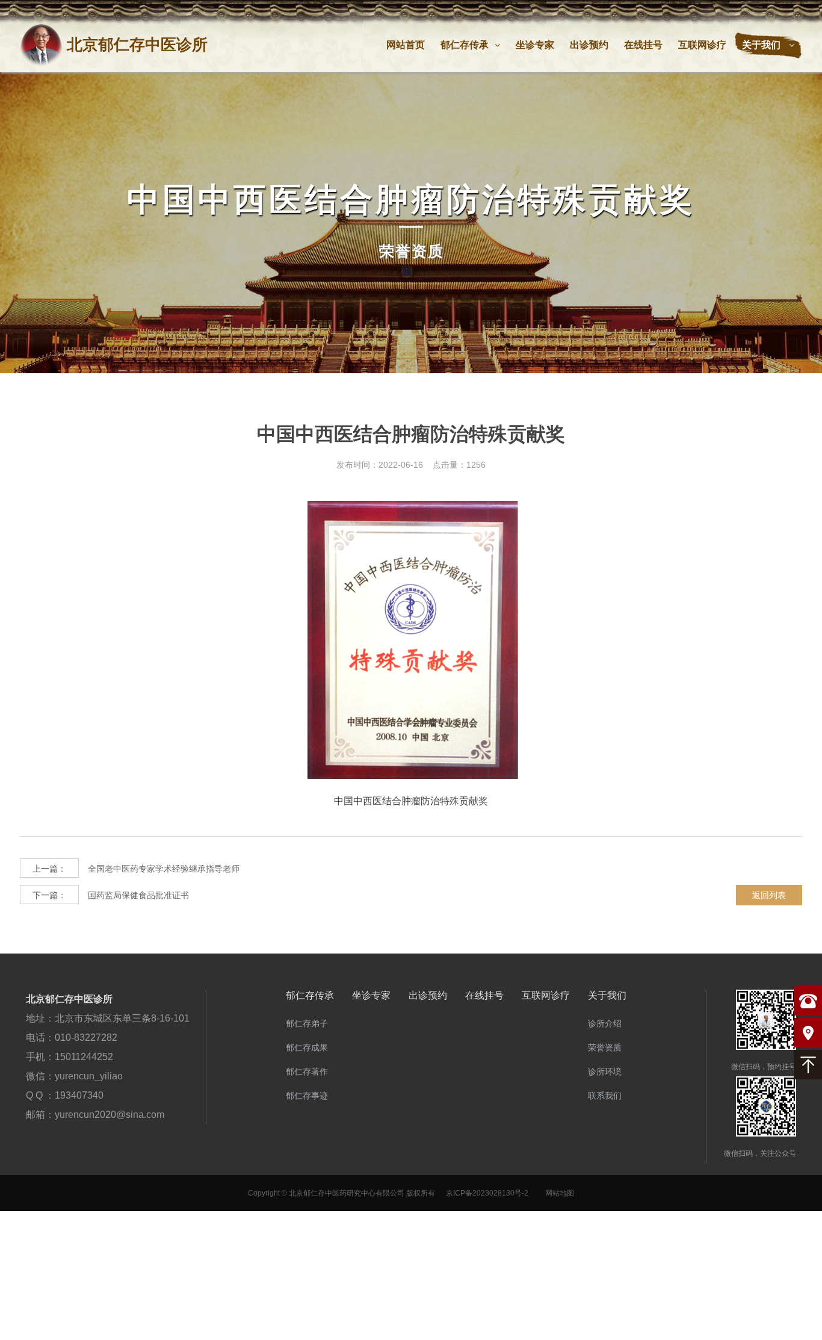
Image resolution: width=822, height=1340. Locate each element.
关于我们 (762, 45)
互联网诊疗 (702, 45)
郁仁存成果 (307, 1047)
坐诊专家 (535, 45)
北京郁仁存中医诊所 (69, 999)
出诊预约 (589, 45)
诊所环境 (605, 1071)
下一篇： (49, 895)
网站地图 (559, 1193)
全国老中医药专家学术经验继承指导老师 (135, 868)
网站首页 (405, 45)
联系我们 (605, 1095)
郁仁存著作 (307, 1071)
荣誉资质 (605, 1047)
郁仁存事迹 (307, 1095)
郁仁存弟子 (307, 1023)
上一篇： (49, 868)
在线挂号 (643, 45)
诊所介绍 (605, 1023)
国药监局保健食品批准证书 (110, 895)
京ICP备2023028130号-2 (487, 1193)
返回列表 (769, 895)
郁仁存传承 (464, 45)
